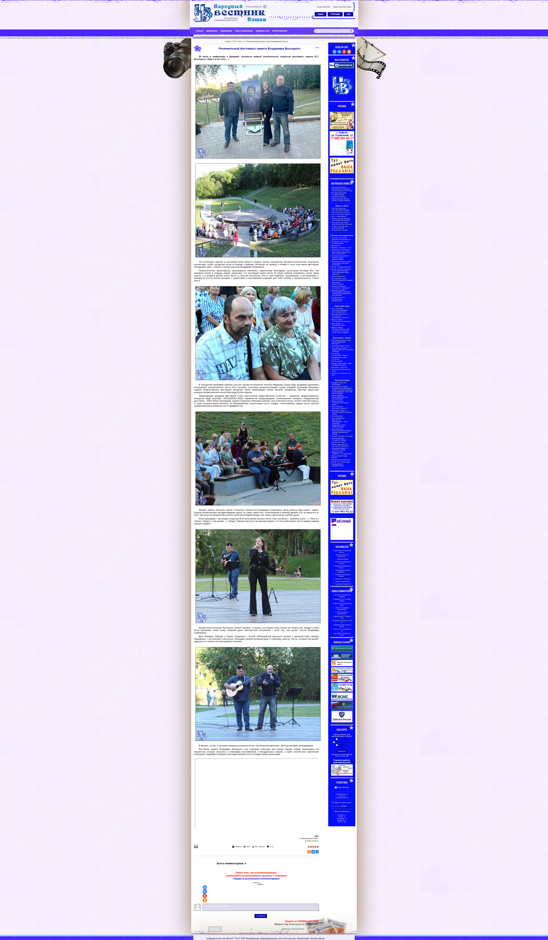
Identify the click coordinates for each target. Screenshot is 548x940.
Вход (348, 14)
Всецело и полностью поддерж (342, 595)
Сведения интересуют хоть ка (342, 621)
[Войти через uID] (205, 887)
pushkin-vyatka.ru (312, 841)
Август (240, 41)
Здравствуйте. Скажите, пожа (342, 617)
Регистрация (335, 14)
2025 (234, 41)
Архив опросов (346, 754)
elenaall (343, 806)
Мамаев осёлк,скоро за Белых (342, 625)
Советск (238, 847)
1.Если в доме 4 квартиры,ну (342, 613)
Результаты (336, 754)
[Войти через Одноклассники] (205, 900)
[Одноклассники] (309, 851)
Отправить (260, 916)
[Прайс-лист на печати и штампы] (342, 155)
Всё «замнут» (343, 739)
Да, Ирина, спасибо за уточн (342, 634)
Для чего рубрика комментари (342, 608)
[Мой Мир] (317, 851)
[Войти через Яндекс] (205, 896)
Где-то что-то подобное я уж (342, 630)
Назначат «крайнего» (343, 742)
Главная (321, 14)
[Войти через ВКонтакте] (205, 891)
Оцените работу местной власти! (341, 761)
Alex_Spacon (259, 847)
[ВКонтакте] (313, 851)
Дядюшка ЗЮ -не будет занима (342, 600)
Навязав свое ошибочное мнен (342, 604)
